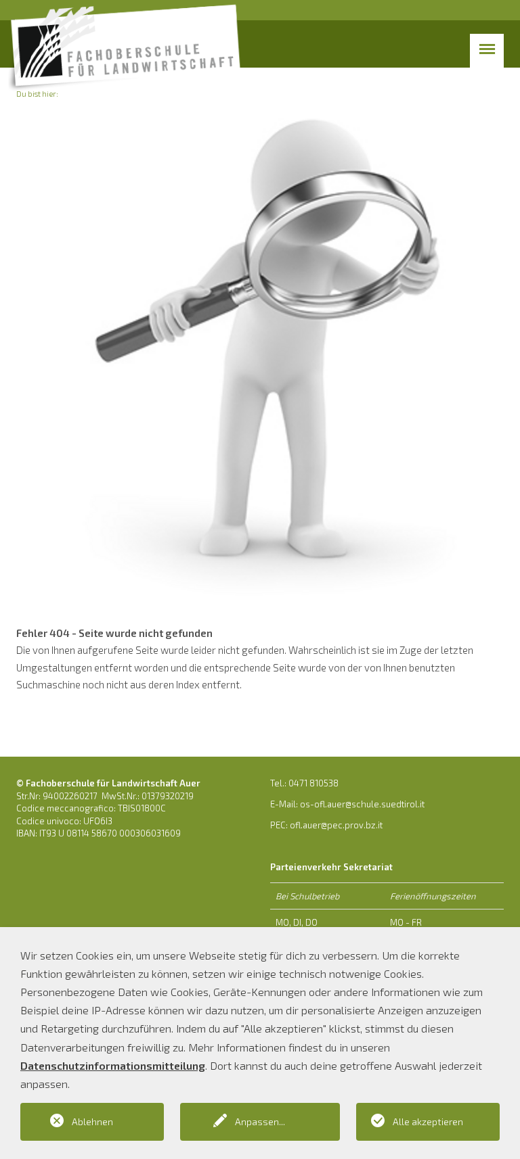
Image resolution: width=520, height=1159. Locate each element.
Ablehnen (92, 1121)
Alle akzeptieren (428, 1121)
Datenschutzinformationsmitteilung (112, 1065)
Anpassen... (260, 1121)
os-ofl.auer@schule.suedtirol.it (362, 804)
